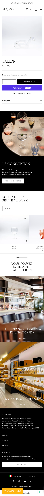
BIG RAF (14, 246)
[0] (25, 10)
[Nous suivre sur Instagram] (19, 481)
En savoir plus (22, 338)
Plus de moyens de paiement (22, 93)
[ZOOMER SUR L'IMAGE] (40, 52)
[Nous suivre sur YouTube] (25, 481)
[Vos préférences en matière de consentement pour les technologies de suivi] (40, 492)
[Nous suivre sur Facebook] (14, 481)
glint (30, 486)
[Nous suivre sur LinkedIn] (30, 481)
